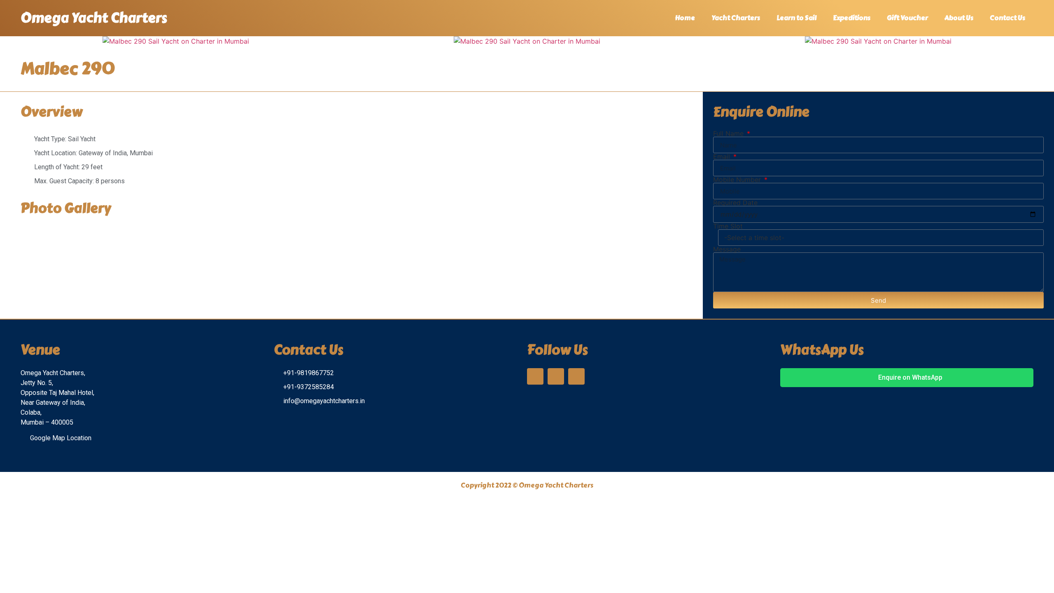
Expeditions (851, 18)
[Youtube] (576, 376)
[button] (8, 41)
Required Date (735, 202)
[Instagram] (535, 376)
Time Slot (728, 226)
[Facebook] (556, 376)
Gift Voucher (907, 18)
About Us (958, 18)
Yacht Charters (735, 18)
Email (722, 156)
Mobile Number (738, 179)
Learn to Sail (796, 18)
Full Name (729, 133)
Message (727, 249)
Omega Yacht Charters (94, 18)
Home (685, 18)
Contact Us (1007, 18)
